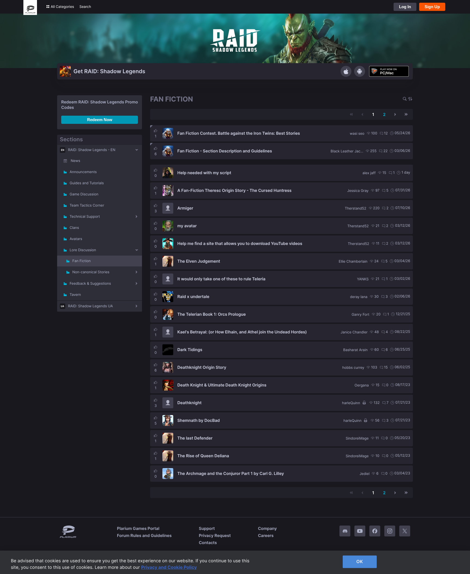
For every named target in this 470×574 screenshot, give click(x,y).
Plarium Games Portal (138, 528)
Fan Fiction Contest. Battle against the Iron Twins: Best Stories (238, 133)
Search (85, 7)
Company (267, 528)
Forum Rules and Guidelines (144, 535)
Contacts (208, 542)
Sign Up (432, 6)
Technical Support (85, 216)
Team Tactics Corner (87, 205)
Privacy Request (215, 535)
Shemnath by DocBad (198, 420)
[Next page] (395, 114)
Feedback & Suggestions (90, 283)
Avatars (76, 239)
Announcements (83, 172)
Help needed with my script (204, 172)
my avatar (187, 225)
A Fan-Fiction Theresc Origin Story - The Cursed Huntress (234, 190)
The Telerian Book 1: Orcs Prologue (211, 314)
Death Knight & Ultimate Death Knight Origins (221, 385)
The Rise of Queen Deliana (203, 455)
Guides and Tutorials (87, 183)
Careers (265, 535)
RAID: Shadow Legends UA (90, 306)
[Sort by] (410, 99)
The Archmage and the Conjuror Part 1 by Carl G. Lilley (230, 473)
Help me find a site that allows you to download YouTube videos (239, 243)
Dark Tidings (189, 349)
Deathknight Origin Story (201, 367)
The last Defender (194, 438)
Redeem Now (99, 119)
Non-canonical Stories (90, 272)
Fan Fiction (81, 261)
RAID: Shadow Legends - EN (91, 150)
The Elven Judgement (198, 261)
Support (207, 528)
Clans (74, 228)
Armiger (185, 208)
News (75, 161)
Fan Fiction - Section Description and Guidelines (224, 151)
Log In (405, 6)
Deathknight (189, 402)
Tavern (75, 295)
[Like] (155, 130)
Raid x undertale (193, 296)
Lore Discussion (83, 250)
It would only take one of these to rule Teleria (221, 278)
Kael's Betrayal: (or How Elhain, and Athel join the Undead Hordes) (242, 331)
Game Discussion (84, 194)
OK (359, 561)
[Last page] (406, 114)
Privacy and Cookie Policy (169, 567)
